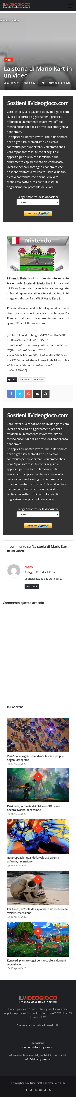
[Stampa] (45, 394)
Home (6, 20)
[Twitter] (31, 1090)
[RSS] (49, 1090)
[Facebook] (26, 1090)
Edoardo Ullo (11, 82)
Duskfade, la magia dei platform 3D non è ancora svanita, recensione (33, 808)
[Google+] (28, 394)
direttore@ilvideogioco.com (38, 1047)
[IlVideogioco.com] (16, 5)
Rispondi (32, 586)
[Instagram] (40, 1090)
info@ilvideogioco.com (38, 1059)
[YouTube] (35, 1090)
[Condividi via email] (37, 394)
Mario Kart (25, 379)
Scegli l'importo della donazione (38, 197)
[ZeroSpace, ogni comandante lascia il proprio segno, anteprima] (38, 735)
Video (15, 20)
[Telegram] (45, 1090)
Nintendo (39, 379)
